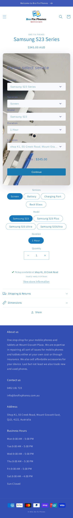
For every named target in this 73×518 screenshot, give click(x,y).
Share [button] (38, 312)
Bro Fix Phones (39, 512)
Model (11, 110)
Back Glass (36, 204)
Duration (12, 123)
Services (12, 97)
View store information (36, 281)
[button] (4, 17)
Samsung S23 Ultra (20, 226)
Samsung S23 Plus (48, 218)
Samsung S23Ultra (52, 226)
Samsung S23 (21, 218)
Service (11, 80)
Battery (31, 196)
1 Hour (36, 240)
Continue (37, 172)
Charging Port (52, 196)
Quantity (36, 248)
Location (12, 140)
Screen (15, 196)
